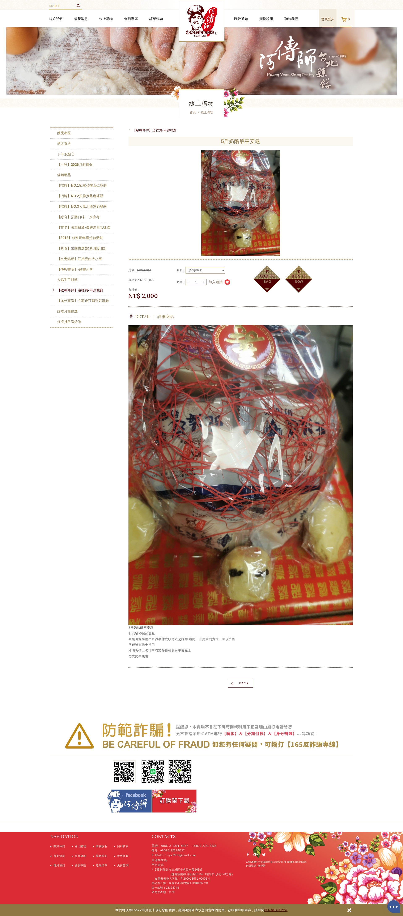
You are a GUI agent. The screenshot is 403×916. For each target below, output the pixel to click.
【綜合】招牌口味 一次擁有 (78, 217)
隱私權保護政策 (275, 910)
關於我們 (56, 19)
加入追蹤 (216, 282)
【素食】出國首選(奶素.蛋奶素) (81, 248)
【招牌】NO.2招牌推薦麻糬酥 (80, 196)
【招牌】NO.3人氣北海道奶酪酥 (82, 206)
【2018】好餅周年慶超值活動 (80, 238)
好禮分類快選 (67, 311)
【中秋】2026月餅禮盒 (75, 164)
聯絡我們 (291, 19)
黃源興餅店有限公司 (201, 21)
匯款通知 (241, 19)
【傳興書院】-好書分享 (75, 269)
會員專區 (131, 19)
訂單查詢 (156, 19)
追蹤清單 (101, 865)
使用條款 (123, 856)
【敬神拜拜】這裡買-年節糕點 (80, 290)
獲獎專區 (64, 133)
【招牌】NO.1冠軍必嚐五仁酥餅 (82, 185)
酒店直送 (64, 143)
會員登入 (328, 19)
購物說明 (266, 19)
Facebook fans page (129, 801)
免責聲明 (123, 865)
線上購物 (106, 19)
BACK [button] (244, 683)
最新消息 (81, 19)
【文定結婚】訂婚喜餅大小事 (79, 259)
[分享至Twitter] (264, 855)
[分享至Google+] (256, 855)
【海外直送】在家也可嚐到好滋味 (83, 301)
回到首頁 (123, 846)
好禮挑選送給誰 (69, 322)
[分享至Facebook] (248, 855)
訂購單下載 (174, 801)
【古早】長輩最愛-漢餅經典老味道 (83, 227)
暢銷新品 (64, 175)
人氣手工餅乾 (67, 279)
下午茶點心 (65, 154)
